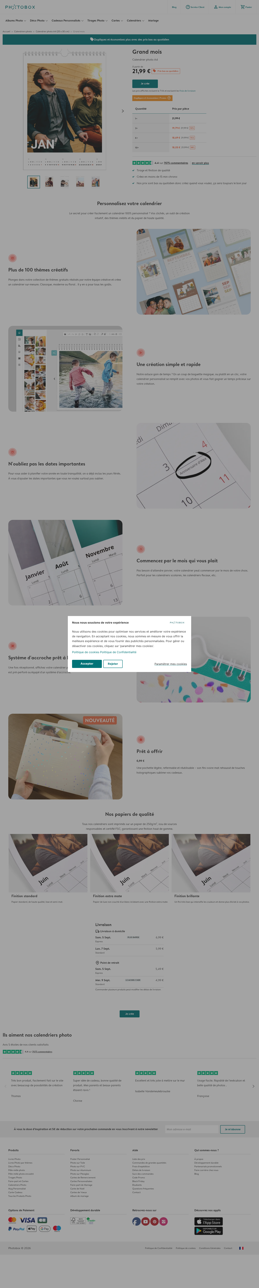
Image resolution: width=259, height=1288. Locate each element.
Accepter (87, 663)
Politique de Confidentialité (118, 652)
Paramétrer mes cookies (171, 664)
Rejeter (113, 663)
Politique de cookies (85, 652)
